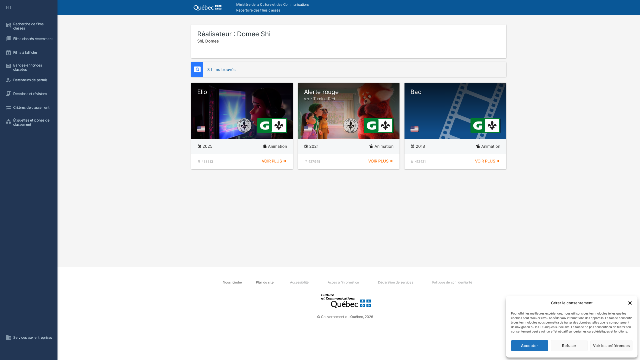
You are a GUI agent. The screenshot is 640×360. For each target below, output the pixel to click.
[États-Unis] (202, 129)
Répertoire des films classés (258, 10)
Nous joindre (232, 282)
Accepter (529, 345)
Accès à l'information (343, 282)
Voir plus (272, 161)
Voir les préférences (611, 345)
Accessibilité (299, 282)
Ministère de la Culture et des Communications (272, 4)
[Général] (264, 125)
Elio (202, 92)
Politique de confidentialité (452, 282)
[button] (630, 303)
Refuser (569, 345)
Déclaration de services (395, 282)
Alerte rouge (321, 94)
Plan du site (265, 282)
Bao (415, 92)
